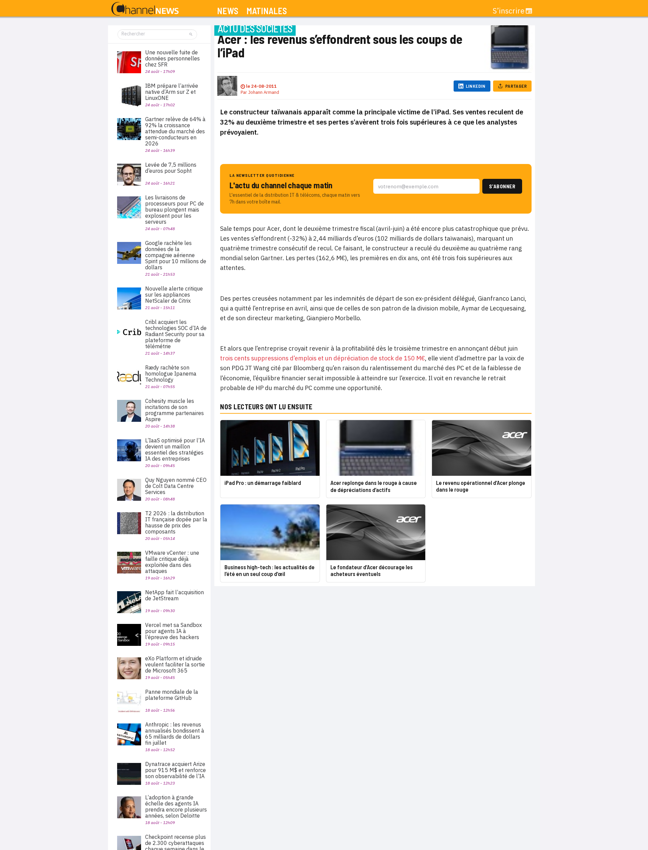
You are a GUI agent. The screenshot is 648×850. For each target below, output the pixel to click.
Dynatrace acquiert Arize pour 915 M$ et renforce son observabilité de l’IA (175, 770)
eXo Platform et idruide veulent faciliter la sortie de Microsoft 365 (175, 664)
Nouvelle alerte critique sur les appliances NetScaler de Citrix (174, 294)
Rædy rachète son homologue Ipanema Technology (170, 373)
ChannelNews (145, 9)
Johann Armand (263, 92)
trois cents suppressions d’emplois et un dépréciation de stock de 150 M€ (322, 358)
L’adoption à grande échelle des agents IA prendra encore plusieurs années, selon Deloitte (176, 806)
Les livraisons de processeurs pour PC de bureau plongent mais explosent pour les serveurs (174, 209)
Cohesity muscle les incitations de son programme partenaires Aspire (174, 409)
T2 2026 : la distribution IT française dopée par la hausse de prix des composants (176, 522)
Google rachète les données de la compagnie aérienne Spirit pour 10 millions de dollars (175, 255)
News (227, 11)
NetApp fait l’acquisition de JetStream (174, 595)
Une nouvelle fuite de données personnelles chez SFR (172, 58)
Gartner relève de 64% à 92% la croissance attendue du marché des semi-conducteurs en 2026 (175, 131)
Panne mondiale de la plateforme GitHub (171, 694)
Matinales (266, 11)
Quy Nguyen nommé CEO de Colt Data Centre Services (176, 485)
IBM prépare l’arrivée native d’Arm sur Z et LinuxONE (171, 91)
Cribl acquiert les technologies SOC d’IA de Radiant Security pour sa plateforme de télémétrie (176, 334)
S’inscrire (508, 11)
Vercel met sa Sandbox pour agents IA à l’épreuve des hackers (173, 631)
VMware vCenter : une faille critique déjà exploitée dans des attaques (172, 561)
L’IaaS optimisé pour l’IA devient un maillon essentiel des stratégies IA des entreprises (175, 449)
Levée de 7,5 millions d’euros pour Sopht (170, 167)
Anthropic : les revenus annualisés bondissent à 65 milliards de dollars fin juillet (174, 733)
